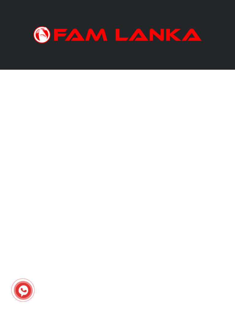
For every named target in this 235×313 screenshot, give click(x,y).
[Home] (117, 34)
